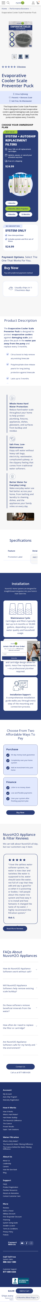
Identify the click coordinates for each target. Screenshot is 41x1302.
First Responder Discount (12, 1217)
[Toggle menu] (3, 2)
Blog (4, 1173)
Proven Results (8, 1127)
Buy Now (20, 812)
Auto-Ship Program (10, 1097)
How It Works (8, 1112)
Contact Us (20, 1066)
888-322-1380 (9, 1262)
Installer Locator (9, 1226)
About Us (6, 1161)
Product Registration (10, 1187)
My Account (7, 1094)
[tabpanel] (21, 889)
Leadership (7, 1164)
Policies (6, 1235)
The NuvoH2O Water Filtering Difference (18, 1144)
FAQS (5, 1184)
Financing (6, 1220)
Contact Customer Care (11, 1196)
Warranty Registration (11, 1100)
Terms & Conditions (10, 1229)
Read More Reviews (15, 928)
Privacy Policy (8, 1232)
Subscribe (14, 658)
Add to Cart (24, 1291)
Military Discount (9, 1214)
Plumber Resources (10, 1190)
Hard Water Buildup (10, 1118)
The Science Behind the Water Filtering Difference (17, 1148)
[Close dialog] (38, 642)
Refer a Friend (8, 1211)
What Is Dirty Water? (10, 1141)
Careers (6, 1167)
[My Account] (33, 2)
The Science (7, 1124)
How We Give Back (10, 1170)
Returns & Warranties (11, 1193)
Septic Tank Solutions (11, 1130)
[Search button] (8, 2)
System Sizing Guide (10, 1223)
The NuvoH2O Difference (12, 1121)
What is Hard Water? (10, 1115)
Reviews (6, 1208)
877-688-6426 (9, 1271)
